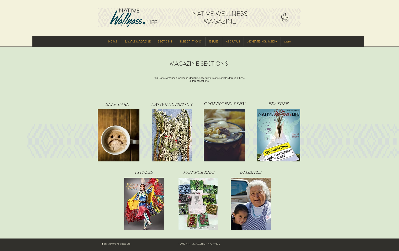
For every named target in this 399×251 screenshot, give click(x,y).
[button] (285, 17)
